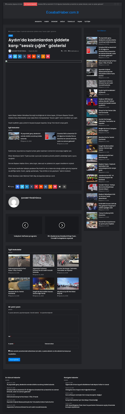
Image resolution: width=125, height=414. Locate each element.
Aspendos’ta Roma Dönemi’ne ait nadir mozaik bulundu (43, 270)
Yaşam (79, 21)
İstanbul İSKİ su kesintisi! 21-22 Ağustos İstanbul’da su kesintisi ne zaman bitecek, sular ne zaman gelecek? (70, 4)
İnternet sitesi (49, 343)
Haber (46, 21)
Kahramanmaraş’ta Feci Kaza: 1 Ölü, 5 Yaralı (17, 269)
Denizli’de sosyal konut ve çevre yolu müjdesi (107, 223)
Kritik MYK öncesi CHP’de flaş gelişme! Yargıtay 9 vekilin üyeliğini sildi (107, 206)
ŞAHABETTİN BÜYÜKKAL (19, 51)
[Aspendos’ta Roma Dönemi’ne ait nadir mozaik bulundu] (43, 260)
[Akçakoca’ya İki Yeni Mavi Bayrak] (68, 284)
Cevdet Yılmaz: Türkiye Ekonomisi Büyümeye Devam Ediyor (107, 187)
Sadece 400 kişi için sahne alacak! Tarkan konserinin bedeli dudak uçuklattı (107, 102)
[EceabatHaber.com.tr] (62, 12)
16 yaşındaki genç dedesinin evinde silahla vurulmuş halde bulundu (31, 136)
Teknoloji (71, 21)
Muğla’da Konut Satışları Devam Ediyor (107, 130)
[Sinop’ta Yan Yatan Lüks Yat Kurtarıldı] (92, 113)
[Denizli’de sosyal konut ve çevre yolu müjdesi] (92, 224)
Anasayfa (38, 21)
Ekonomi (54, 21)
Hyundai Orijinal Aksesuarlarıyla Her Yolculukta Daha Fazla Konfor (107, 73)
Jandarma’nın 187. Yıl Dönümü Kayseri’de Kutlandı (106, 178)
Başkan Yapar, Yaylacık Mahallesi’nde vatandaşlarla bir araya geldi (107, 167)
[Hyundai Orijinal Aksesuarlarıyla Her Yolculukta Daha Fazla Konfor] (92, 72)
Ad (9, 336)
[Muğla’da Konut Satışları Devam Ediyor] (92, 131)
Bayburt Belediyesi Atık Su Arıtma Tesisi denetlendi (107, 196)
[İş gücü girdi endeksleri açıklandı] (92, 93)
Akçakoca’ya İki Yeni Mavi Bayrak (66, 292)
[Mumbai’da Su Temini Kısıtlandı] (19, 284)
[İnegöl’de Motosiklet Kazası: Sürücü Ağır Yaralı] (43, 284)
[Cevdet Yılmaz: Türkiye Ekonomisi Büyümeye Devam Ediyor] (92, 187)
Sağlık (62, 21)
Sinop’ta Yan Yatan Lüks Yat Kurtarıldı (107, 112)
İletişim (87, 21)
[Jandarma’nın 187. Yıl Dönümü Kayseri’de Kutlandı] (92, 178)
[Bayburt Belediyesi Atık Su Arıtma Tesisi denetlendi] (92, 197)
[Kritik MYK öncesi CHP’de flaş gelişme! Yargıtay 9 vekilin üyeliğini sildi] (92, 206)
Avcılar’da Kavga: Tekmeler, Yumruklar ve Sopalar (67, 269)
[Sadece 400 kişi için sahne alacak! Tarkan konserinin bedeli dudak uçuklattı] (92, 101)
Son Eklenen (101, 31)
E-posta (11, 343)
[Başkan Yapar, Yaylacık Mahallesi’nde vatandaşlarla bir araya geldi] (92, 166)
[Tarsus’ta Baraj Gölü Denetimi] (92, 215)
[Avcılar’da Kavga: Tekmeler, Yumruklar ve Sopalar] (68, 260)
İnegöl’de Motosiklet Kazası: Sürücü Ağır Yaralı (43, 292)
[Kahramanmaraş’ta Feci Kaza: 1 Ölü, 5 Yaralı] (19, 260)
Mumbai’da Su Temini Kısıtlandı (16, 292)
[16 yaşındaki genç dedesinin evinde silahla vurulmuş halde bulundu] (13, 136)
